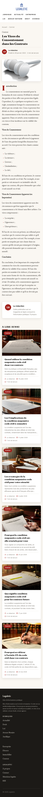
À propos (33, 314)
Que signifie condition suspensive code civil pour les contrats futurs (17, 596)
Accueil (4, 27)
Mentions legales (9, 777)
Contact (6, 773)
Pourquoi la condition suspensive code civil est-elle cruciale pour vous (18, 538)
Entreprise (31, 14)
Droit (27, 19)
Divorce (36, 19)
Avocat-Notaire (15, 19)
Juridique (7, 14)
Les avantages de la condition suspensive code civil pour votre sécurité (18, 479)
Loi (4, 19)
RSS (4, 781)
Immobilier (7, 755)
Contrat (11, 27)
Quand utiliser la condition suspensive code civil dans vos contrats (18, 362)
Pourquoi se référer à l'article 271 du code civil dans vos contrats (16, 655)
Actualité (18, 14)
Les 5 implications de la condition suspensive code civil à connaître (17, 421)
